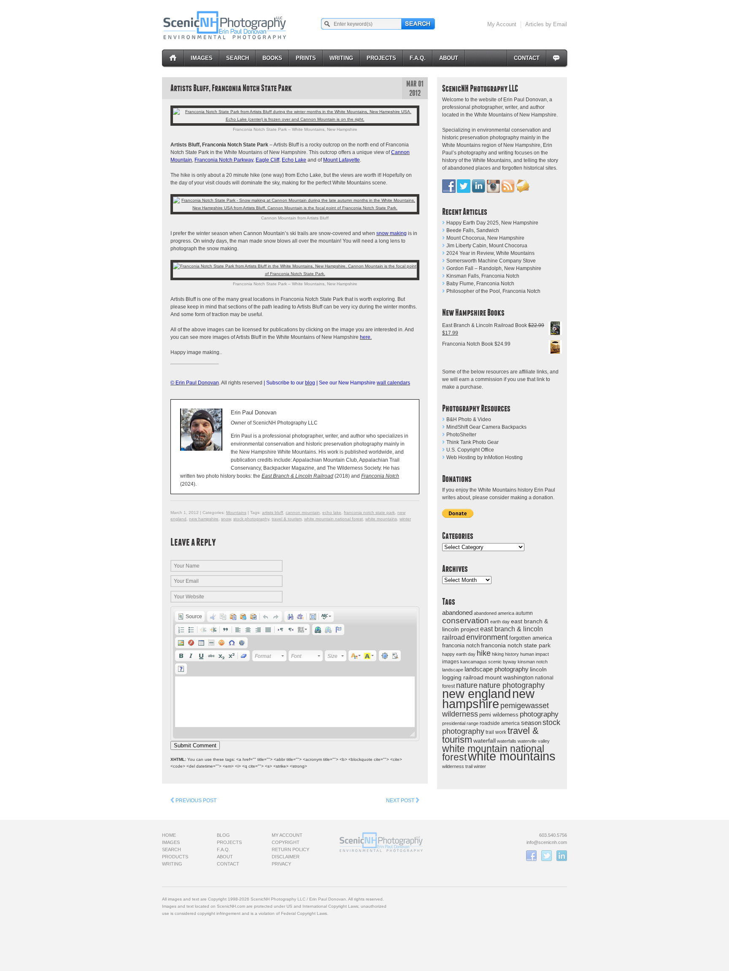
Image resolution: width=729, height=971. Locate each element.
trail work (496, 732)
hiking (498, 654)
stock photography (251, 519)
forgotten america (530, 638)
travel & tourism (287, 519)
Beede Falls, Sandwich (472, 230)
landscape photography (496, 669)
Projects (381, 58)
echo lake (331, 512)
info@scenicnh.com (546, 842)
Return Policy (290, 849)
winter (480, 766)
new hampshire (488, 699)
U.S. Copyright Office (470, 450)
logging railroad (462, 677)
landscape (452, 669)
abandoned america (494, 613)
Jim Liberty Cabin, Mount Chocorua (486, 246)
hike (484, 653)
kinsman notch (533, 661)
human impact (534, 654)
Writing (341, 58)
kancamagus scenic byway (488, 661)
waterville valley (534, 741)
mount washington (509, 677)
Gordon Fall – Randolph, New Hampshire (493, 268)
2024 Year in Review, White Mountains (490, 253)
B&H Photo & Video (468, 419)
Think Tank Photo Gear (472, 442)
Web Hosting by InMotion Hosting (484, 457)
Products (175, 856)
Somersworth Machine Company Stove (491, 261)
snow (226, 519)
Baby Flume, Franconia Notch (480, 284)
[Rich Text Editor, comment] (295, 701)
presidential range (460, 723)
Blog (223, 835)
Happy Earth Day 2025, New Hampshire (492, 223)
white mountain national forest (333, 519)
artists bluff (272, 512)
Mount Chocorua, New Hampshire (485, 238)
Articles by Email (546, 24)
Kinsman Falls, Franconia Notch (482, 276)
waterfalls (506, 741)
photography (539, 714)
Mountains (236, 512)
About (448, 58)
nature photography (512, 685)
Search (237, 58)
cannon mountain (303, 512)
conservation (465, 620)
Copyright (286, 842)
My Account (501, 24)
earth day (500, 621)
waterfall (484, 741)
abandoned (457, 612)
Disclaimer (286, 856)
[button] (190, 616)
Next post (401, 800)
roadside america (500, 723)
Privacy (281, 863)
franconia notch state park (516, 645)
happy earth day (458, 654)
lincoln (538, 669)
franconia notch (461, 645)
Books (272, 58)
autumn (524, 613)
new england (476, 694)
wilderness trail (457, 766)
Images (202, 58)
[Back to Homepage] (225, 25)
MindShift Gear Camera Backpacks (486, 427)
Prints (306, 58)
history (512, 654)
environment (487, 637)
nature (467, 685)
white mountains (512, 756)
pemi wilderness (498, 714)
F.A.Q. (418, 58)
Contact (527, 58)
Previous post (195, 800)
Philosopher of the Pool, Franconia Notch (493, 291)
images (450, 662)
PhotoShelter (461, 435)
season (531, 722)
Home (169, 835)
